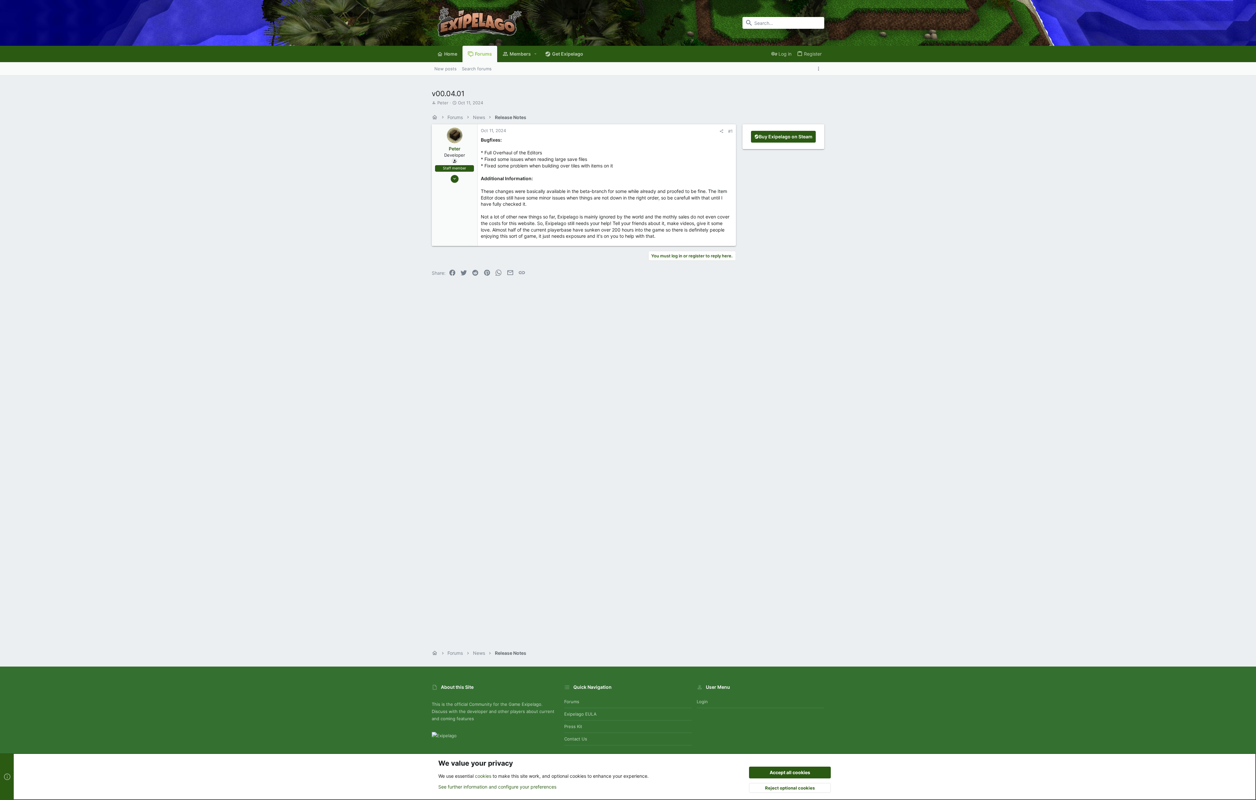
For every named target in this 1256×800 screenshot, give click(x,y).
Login (702, 701)
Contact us (575, 738)
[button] (536, 53)
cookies (483, 776)
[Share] (721, 131)
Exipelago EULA (580, 714)
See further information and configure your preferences (497, 787)
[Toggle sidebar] (819, 68)
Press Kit (573, 726)
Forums (571, 701)
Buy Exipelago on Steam (785, 136)
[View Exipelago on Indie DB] (444, 735)
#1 (730, 131)
